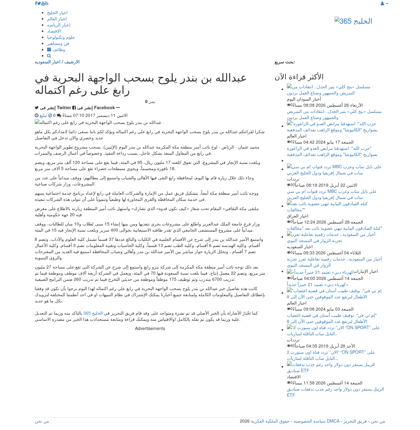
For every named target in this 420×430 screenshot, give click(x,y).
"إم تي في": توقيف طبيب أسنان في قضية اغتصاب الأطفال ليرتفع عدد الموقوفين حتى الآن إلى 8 (332, 318)
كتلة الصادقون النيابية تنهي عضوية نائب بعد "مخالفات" (334, 228)
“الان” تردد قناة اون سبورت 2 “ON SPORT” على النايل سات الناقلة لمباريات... (331, 355)
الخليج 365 (93, 313)
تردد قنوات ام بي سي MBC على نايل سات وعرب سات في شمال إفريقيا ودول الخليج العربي (332, 194)
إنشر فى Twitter (55, 107)
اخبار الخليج (57, 12)
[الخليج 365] (353, 19)
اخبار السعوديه (48, 61)
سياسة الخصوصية (310, 421)
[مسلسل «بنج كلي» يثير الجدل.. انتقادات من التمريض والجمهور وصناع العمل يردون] (336, 89)
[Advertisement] (150, 374)
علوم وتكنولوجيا (61, 37)
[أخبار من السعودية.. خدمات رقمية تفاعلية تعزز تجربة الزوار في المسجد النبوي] (336, 236)
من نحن (378, 421)
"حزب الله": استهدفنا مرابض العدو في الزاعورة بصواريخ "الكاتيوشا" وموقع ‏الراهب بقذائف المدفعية (332, 151)
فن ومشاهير (58, 43)
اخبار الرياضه (58, 25)
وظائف (58, 49)
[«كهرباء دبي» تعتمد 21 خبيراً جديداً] (320, 271)
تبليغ (44, 115)
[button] (384, 3)
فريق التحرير (355, 421)
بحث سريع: (285, 61)
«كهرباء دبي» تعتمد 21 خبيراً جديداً (317, 284)
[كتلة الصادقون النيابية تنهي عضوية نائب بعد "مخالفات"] (336, 206)
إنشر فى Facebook (96, 107)
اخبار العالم (57, 18)
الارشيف (72, 61)
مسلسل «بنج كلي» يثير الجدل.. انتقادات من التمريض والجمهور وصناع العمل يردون (334, 114)
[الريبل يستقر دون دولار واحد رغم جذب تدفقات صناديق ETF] (336, 366)
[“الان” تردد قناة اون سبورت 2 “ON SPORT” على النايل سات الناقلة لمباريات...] (336, 329)
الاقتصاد (54, 31)
